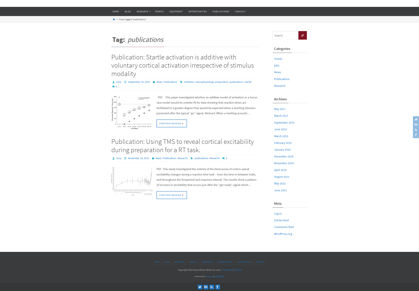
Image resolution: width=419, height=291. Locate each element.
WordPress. (220, 276)
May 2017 (280, 109)
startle (247, 81)
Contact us (227, 269)
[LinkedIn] (415, 124)
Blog (167, 262)
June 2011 (280, 190)
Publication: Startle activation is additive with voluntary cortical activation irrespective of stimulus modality (182, 65)
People (193, 262)
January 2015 (282, 149)
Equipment (207, 262)
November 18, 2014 (138, 158)
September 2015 (284, 122)
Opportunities (225, 262)
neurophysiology (204, 81)
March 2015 (281, 136)
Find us (238, 269)
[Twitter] (415, 119)
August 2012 (281, 177)
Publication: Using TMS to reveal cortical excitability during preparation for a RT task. (182, 145)
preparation (221, 81)
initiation (189, 81)
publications (236, 81)
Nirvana (208, 276)
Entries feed (281, 220)
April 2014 (280, 170)
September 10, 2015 (139, 81)
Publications (170, 81)
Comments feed (284, 227)
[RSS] (415, 130)
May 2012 (280, 183)
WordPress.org (283, 234)
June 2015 (280, 129)
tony (118, 81)
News (159, 81)
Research (183, 158)
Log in (278, 213)
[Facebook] (415, 135)
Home (156, 262)
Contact (260, 262)
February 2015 (283, 143)
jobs (276, 65)
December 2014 (283, 156)
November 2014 (284, 163)
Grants (278, 59)
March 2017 (281, 116)
